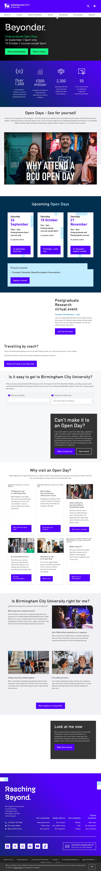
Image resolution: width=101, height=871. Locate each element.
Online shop (45, 826)
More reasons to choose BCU (50, 706)
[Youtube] (37, 846)
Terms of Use (8, 860)
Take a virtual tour (64, 452)
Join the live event (65, 332)
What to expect (39, 52)
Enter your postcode (18, 395)
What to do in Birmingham (76, 577)
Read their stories (64, 747)
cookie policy (18, 868)
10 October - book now (50, 250)
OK (92, 867)
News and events (43, 822)
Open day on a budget (79, 529)
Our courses (60, 822)
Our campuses (60, 829)
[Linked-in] (30, 846)
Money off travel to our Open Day (20, 364)
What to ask (47, 578)
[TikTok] (45, 846)
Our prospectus (90, 826)
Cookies (55, 860)
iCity (78, 826)
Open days (92, 822)
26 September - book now (19, 250)
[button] (7, 15)
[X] (15, 846)
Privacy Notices (22, 860)
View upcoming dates (16, 52)
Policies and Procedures (39, 860)
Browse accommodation (18, 577)
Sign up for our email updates (82, 846)
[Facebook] (7, 846)
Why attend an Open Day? (20, 528)
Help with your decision (48, 528)
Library (77, 829)
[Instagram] (22, 846)
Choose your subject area (62, 395)
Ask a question (91, 829)
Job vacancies (45, 829)
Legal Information (88, 860)
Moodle (77, 822)
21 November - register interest (80, 250)
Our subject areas (59, 826)
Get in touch (84, 452)
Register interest (20, 281)
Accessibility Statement (70, 860)
